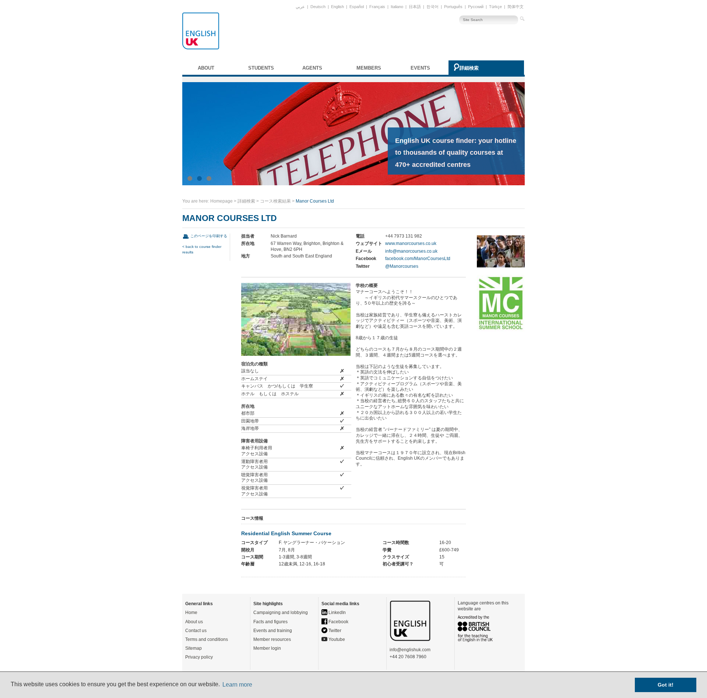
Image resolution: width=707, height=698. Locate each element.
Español (356, 6)
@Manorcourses (401, 266)
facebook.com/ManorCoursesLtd (417, 258)
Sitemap (193, 648)
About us (194, 621)
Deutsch (318, 6)
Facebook (337, 621)
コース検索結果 (275, 201)
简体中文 (515, 6)
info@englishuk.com (410, 649)
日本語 (415, 6)
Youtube (336, 639)
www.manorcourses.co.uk (410, 243)
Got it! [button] (665, 685)
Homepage (221, 201)
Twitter (334, 630)
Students (261, 68)
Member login (267, 648)
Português (453, 6)
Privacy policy (199, 657)
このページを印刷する (208, 236)
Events (420, 68)
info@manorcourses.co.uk (411, 251)
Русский (475, 6)
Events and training (272, 630)
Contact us (196, 630)
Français (377, 6)
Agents (312, 68)
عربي (300, 6)
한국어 (432, 6)
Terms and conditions (206, 639)
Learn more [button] (237, 684)
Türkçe (495, 6)
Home (191, 612)
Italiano (397, 6)
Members (368, 68)
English (337, 6)
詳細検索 (469, 68)
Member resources (272, 639)
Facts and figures (270, 621)
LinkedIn (336, 612)
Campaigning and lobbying (280, 612)
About (206, 68)
